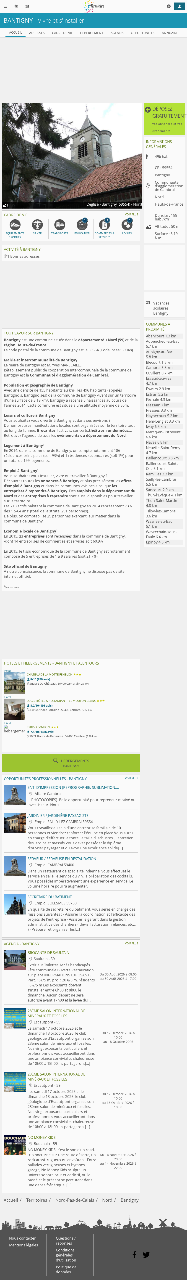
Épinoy (158, 542)
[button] (164, 119)
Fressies (159, 410)
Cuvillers (159, 373)
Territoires (36, 1200)
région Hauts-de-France (25, 344)
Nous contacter (22, 1238)
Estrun (157, 394)
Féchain (158, 399)
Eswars (158, 388)
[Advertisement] (93, 69)
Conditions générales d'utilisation (66, 1255)
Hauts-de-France (169, 204)
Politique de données (66, 1269)
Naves (157, 442)
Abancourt (161, 336)
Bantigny (130, 1200)
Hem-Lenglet (163, 421)
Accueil (11, 1200)
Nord (159, 196)
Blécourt (159, 362)
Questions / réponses (66, 1241)
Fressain (157, 405)
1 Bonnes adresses (23, 256)
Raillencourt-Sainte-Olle (163, 466)
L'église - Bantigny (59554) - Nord (114, 204)
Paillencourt (162, 458)
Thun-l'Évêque (164, 495)
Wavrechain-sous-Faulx (161, 534)
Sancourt (160, 489)
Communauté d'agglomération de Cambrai (69, 375)
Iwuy (156, 426)
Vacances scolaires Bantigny (161, 308)
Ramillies (159, 474)
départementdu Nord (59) (101, 339)
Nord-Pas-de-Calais (74, 1200)
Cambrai (159, 367)
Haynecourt (162, 415)
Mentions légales (23, 1245)
